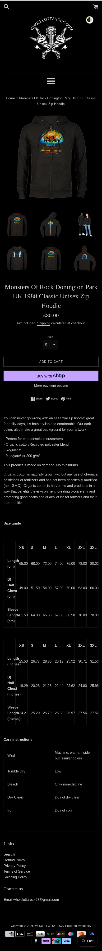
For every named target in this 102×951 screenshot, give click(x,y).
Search (9, 854)
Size (50, 337)
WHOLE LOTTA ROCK (49, 926)
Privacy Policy (15, 866)
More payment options (51, 385)
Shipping (43, 323)
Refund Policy (14, 860)
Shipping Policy (15, 877)
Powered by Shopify (78, 926)
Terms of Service (17, 871)
